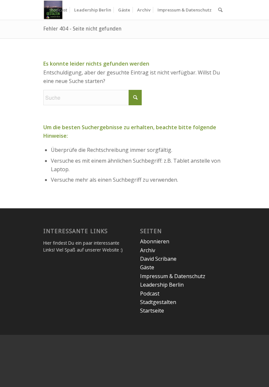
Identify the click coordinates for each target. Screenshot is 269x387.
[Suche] (220, 10)
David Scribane (158, 258)
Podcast (149, 293)
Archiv (147, 250)
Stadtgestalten (158, 302)
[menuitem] (59, 10)
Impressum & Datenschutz (172, 276)
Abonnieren (154, 241)
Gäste (147, 267)
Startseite (152, 310)
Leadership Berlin (162, 284)
